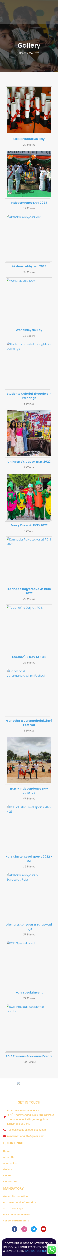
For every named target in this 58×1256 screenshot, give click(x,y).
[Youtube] (43, 1229)
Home (22, 53)
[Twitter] (34, 1229)
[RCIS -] (12, 12)
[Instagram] (24, 1229)
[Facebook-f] (14, 1229)
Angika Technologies (39, 1251)
